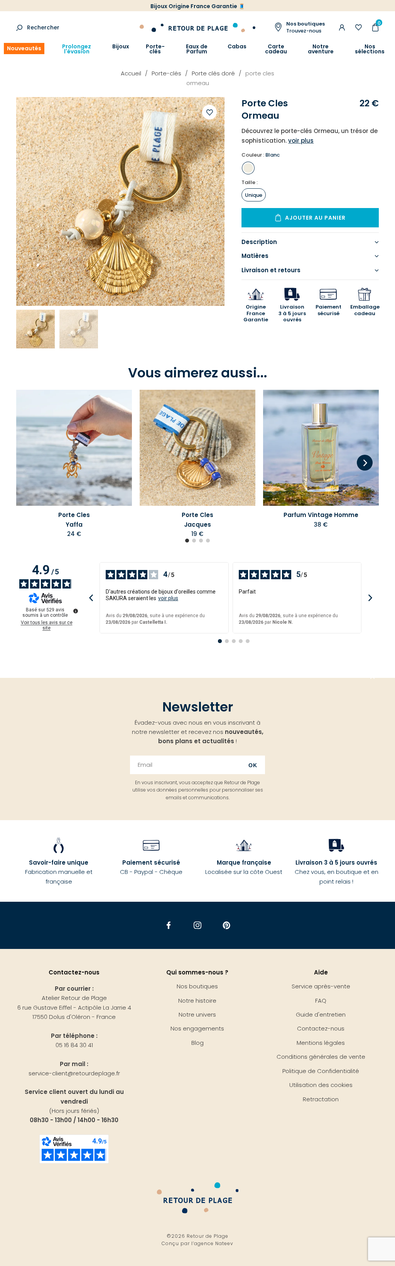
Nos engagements (197, 1028)
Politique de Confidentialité (320, 1071)
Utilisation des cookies (321, 1085)
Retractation (321, 1099)
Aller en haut (372, 678)
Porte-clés (155, 49)
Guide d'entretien (321, 1014)
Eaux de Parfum (197, 49)
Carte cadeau (276, 49)
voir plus (168, 598)
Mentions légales (321, 1043)
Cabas (237, 46)
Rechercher (43, 27)
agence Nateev (213, 1243)
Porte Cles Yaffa (74, 519)
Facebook (169, 925)
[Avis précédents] (91, 598)
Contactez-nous (320, 1028)
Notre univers (197, 1014)
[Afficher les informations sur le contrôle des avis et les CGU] (76, 611)
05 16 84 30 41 (74, 1045)
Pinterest (226, 925)
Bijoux (120, 46)
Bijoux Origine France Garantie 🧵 (197, 6)
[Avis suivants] (370, 598)
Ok (252, 765)
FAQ (320, 1000)
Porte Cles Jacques (197, 519)
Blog (197, 1043)
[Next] (364, 463)
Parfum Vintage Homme (321, 515)
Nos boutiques (197, 986)
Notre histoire (197, 1000)
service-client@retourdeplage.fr (74, 1073)
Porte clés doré (213, 73)
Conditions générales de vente (321, 1057)
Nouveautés (24, 48)
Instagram (198, 925)
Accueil (131, 73)
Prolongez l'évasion (76, 49)
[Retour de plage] (197, 26)
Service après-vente (321, 986)
